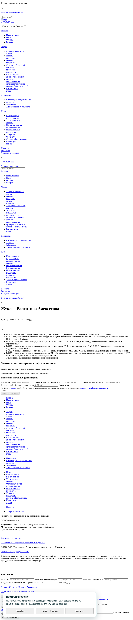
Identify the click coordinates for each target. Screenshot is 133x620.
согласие (12, 388)
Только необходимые (50, 611)
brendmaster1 (6, 569)
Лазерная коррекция (10, 153)
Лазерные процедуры (11, 135)
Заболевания (11, 104)
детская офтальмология (13, 80)
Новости (5, 148)
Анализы (10, 102)
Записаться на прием (10, 166)
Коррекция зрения (11, 142)
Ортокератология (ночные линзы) (14, 126)
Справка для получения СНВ (19, 100)
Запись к (19, 587)
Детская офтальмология (16, 139)
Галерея (9, 42)
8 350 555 (7, 22)
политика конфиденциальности (15, 551)
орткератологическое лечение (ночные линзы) (17, 85)
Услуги (4, 46)
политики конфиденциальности (93, 388)
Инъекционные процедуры (13, 131)
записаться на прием (10, 393)
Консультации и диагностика (12, 117)
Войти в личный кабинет (12, 12)
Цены (3, 111)
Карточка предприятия (11, 538)
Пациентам (6, 95)
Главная (4, 31)
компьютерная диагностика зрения (15, 75)
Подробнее (20, 611)
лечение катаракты (10, 57)
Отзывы (9, 40)
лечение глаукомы (10, 61)
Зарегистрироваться (10, 618)
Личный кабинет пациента (18, 107)
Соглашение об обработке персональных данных (23, 543)
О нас (8, 37)
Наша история (12, 35)
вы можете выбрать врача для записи (17, 591)
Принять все (79, 611)
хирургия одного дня (11, 71)
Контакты (5, 150)
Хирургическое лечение (13, 121)
